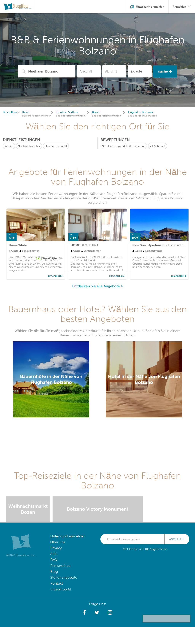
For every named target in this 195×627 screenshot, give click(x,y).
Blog (54, 571)
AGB (54, 554)
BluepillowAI (60, 589)
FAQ (53, 560)
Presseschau (60, 565)
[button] (84, 612)
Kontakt (56, 583)
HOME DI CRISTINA (84, 245)
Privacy (56, 548)
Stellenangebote (63, 577)
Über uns (57, 542)
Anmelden (177, 539)
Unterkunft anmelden (68, 536)
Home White (18, 245)
